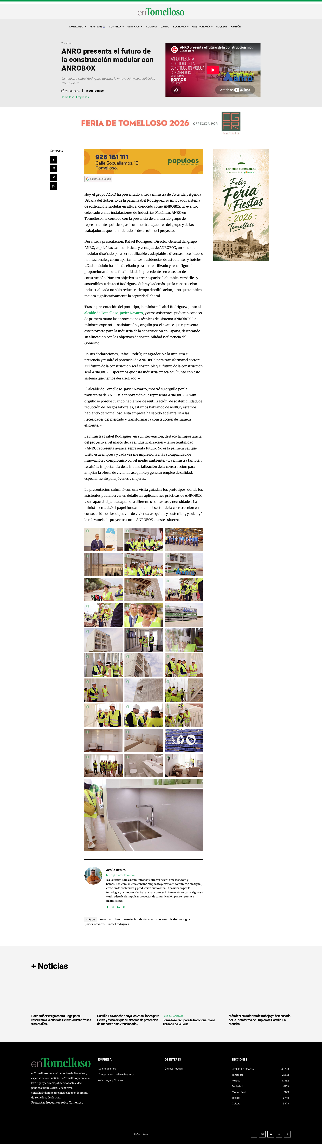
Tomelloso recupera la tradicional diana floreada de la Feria (189, 1022)
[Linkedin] (118, 906)
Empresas (82, 97)
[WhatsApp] (53, 186)
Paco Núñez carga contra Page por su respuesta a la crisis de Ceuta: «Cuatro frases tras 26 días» (61, 1020)
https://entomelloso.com (120, 875)
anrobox (114, 919)
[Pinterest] (53, 177)
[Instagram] (113, 906)
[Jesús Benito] (93, 888)
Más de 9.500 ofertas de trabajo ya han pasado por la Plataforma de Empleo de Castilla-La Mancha (259, 1020)
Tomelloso (66, 43)
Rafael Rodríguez (118, 924)
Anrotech (130, 919)
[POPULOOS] (143, 173)
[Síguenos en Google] (98, 185)
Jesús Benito (95, 90)
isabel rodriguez (181, 919)
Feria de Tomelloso (173, 1015)
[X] (53, 168)
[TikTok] (279, 1134)
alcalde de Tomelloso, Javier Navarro (113, 313)
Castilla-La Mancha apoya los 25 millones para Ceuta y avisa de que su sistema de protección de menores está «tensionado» (128, 1020)
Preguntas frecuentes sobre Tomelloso (57, 1102)
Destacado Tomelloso (153, 919)
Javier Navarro (95, 924)
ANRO (102, 919)
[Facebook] (53, 160)
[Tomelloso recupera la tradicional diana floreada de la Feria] (194, 992)
